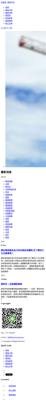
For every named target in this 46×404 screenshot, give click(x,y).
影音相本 (9, 18)
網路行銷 (9, 227)
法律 (7, 184)
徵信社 (8, 187)
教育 (7, 238)
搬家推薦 (9, 181)
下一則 (9, 28)
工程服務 (9, 216)
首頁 (7, 7)
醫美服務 (9, 203)
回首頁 (3, 2)
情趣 (7, 197)
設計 (7, 235)
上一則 (3, 28)
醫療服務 (9, 200)
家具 (7, 219)
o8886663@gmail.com (15, 337)
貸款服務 (9, 224)
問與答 (8, 15)
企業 (7, 232)
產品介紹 (9, 10)
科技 (7, 192)
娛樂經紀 (9, 195)
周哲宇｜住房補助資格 (11, 284)
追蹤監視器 (9, 211)
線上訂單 (9, 23)
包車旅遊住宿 (10, 189)
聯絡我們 (9, 21)
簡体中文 (11, 2)
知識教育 (9, 213)
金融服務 (9, 208)
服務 (7, 221)
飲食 (7, 230)
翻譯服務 (9, 205)
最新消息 (9, 13)
